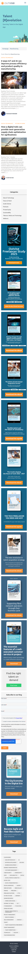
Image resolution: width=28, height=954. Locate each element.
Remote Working (9, 917)
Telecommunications (9, 935)
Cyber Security (7, 872)
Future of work (8, 895)
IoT (18, 903)
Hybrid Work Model (10, 900)
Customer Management (11, 870)
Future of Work (20, 123)
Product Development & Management (11, 912)
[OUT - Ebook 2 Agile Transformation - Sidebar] (14, 823)
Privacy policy (14, 947)
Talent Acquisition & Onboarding (13, 924)
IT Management (8, 905)
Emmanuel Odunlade (11, 113)
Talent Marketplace (10, 930)
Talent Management (9, 927)
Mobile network (8, 908)
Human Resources (8, 898)
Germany (17, 895)
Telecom (16, 932)
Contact (14, 951)
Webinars (5, 218)
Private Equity (7, 209)
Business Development (10, 865)
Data (5, 875)
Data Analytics (13, 875)
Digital (22, 875)
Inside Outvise (7, 203)
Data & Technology (7, 57)
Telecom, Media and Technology (12, 215)
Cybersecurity (18, 872)
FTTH (19, 893)
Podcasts (5, 206)
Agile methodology (10, 859)
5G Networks (7, 857)
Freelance (13, 890)
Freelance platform (9, 893)
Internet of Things (9, 903)
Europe (18, 885)
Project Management (9, 914)
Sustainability (7, 212)
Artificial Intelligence (10, 862)
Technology (7, 932)
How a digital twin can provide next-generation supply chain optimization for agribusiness (13, 131)
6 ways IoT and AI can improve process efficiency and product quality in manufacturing (14, 65)
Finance (6, 890)
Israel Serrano (10, 177)
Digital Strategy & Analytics (12, 877)
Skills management (9, 919)
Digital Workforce (8, 885)
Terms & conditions (14, 946)
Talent (6, 922)
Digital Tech (7, 880)
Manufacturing (14, 48)
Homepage (5, 48)
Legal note (13, 949)
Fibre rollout (18, 888)
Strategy (19, 919)
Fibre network (7, 888)
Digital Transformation (11, 882)
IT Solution (18, 905)
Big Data (22, 862)
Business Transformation (10, 867)
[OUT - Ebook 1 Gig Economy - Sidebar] (14, 775)
